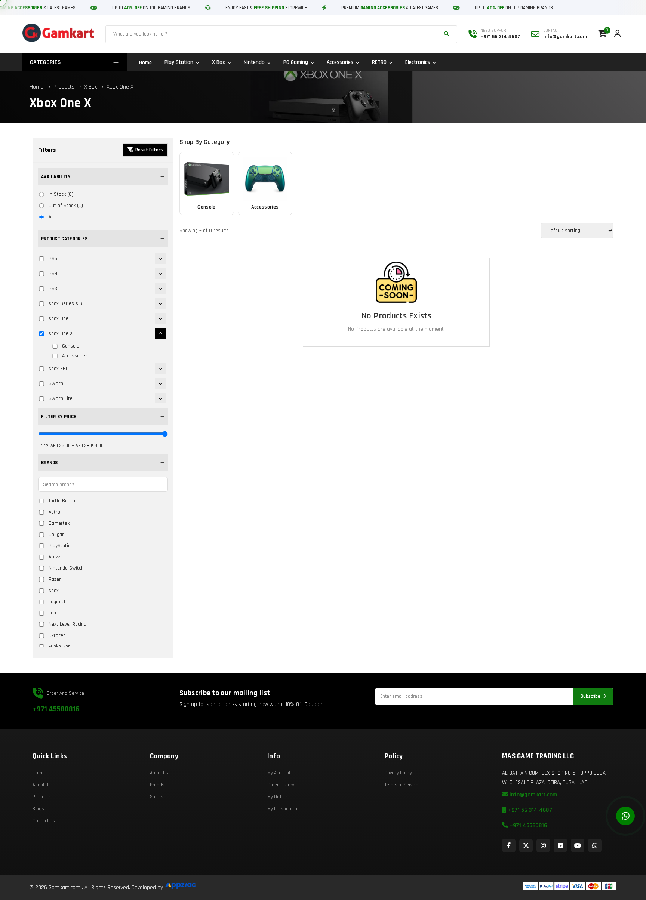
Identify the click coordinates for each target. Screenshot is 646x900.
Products (63, 87)
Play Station (178, 62)
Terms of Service (401, 785)
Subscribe (591, 696)
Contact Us (44, 821)
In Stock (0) (61, 194)
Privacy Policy (398, 773)
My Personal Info (284, 809)
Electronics (417, 62)
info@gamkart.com (532, 795)
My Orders (277, 797)
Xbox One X (120, 87)
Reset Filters (149, 150)
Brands (157, 785)
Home (145, 62)
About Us (42, 785)
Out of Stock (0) (66, 205)
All (51, 216)
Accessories (340, 62)
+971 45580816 (56, 709)
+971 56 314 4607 (529, 810)
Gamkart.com (64, 887)
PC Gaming (295, 62)
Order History (280, 785)
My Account (278, 773)
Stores (156, 797)
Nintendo (254, 62)
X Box (218, 62)
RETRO (379, 62)
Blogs (38, 809)
